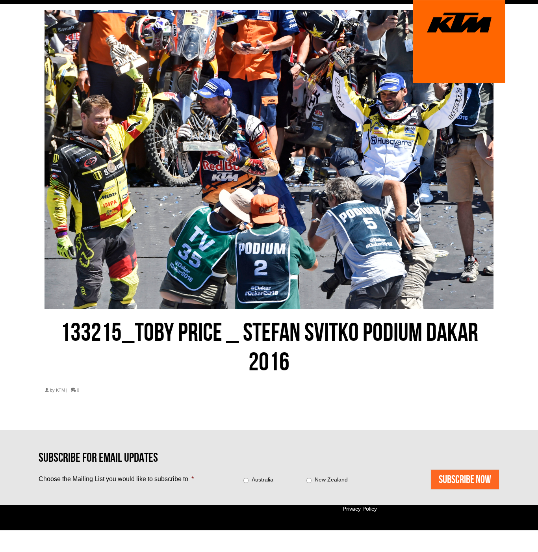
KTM (60, 390)
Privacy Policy (360, 509)
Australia (262, 479)
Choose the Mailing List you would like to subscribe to (116, 479)
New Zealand (331, 479)
